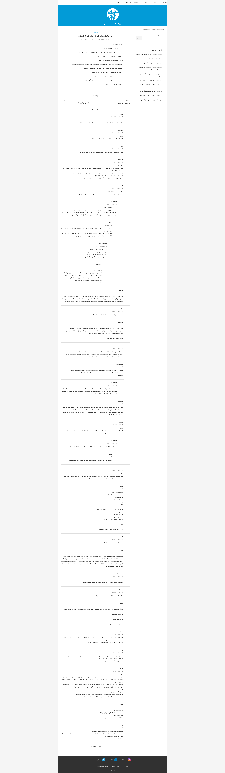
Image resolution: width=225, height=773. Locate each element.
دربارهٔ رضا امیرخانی (149, 59)
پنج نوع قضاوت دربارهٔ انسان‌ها (143, 54)
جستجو (160, 35)
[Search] (59, 2)
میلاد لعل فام (119, 364)
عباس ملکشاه (119, 574)
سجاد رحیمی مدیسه (157, 74)
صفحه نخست (164, 2)
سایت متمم (145, 2)
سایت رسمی (154, 2)
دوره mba (136, 2)
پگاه (122, 550)
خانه (163, 29)
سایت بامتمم (107, 2)
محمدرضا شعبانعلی (102, 243)
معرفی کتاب (116, 2)
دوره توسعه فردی (127, 2)
